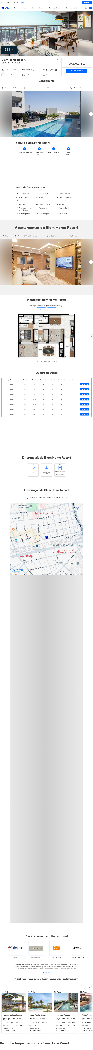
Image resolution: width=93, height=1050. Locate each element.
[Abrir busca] (90, 8)
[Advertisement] (46, 169)
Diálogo (15, 957)
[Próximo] (91, 114)
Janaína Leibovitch (77, 957)
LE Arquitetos (35, 957)
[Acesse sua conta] (86, 8)
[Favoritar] (58, 59)
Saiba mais (20, 3)
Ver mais (48, 973)
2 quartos (41, 309)
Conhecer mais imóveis (76, 71)
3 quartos (51, 309)
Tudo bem (86, 2)
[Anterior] (83, 987)
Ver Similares (85, 384)
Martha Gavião (56, 957)
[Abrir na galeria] (90, 135)
